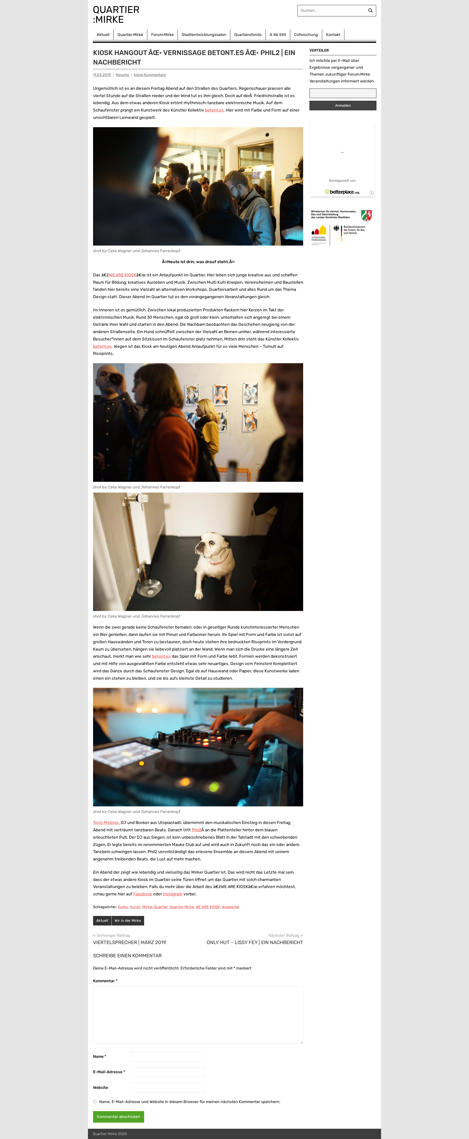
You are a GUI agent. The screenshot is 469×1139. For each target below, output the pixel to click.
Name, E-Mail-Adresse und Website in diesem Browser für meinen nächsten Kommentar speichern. (189, 1101)
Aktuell (103, 34)
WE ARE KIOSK (122, 274)
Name (99, 1056)
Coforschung (306, 34)
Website (100, 1087)
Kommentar (105, 981)
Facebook (142, 893)
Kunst (135, 907)
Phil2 (196, 829)
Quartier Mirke (182, 907)
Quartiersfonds (248, 34)
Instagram (172, 893)
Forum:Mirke (162, 34)
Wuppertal (230, 907)
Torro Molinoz (106, 822)
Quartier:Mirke (130, 34)
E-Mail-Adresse (109, 1072)
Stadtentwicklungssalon (204, 34)
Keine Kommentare (150, 75)
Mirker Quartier (155, 907)
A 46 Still (278, 34)
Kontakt (333, 34)
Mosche (122, 75)
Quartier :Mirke (117, 14)
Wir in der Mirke (128, 920)
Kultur (123, 907)
